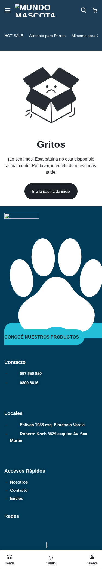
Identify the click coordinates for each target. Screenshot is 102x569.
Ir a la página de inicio (51, 191)
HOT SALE (13, 35)
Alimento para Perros (47, 35)
